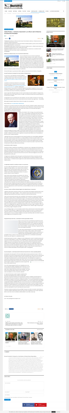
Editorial (15, 11)
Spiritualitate (34, 11)
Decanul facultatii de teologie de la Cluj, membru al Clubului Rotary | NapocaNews (20, 356)
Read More (58, 411)
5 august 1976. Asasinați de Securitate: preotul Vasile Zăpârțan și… (58, 54)
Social (28, 11)
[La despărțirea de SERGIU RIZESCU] (11, 336)
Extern (19, 11)
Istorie (47, 11)
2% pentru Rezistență (54, 11)
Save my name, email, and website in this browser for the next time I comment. (18, 397)
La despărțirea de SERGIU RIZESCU (55, 43)
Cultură (10, 11)
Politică (24, 11)
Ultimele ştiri (41, 11)
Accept (53, 411)
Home (6, 11)
